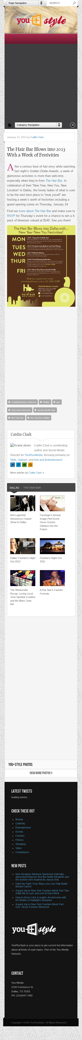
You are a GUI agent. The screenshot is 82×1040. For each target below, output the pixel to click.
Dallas (46, 402)
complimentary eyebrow (23, 402)
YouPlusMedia (34, 455)
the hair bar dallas (40, 418)
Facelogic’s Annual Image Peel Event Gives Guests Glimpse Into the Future (50, 522)
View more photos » (41, 773)
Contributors (22, 852)
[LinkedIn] (18, 464)
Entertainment (23, 827)
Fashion (19, 835)
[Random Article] (72, 126)
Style (13, 459)
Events (19, 831)
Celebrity (20, 823)
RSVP (11, 215)
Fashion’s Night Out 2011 (51, 560)
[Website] (30, 464)
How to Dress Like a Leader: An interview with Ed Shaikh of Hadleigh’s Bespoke (40, 898)
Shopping (20, 844)
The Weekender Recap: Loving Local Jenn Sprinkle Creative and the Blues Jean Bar (22, 597)
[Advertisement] (41, 77)
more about (35, 211)
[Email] (24, 464)
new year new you (21, 410)
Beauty (19, 819)
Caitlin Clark (37, 137)
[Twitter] (12, 464)
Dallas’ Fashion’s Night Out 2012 (22, 560)
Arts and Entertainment (48, 459)
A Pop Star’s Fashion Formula (51, 592)
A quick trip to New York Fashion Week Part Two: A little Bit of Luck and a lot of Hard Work (42, 892)
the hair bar (17, 418)
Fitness (19, 839)
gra (58, 402)
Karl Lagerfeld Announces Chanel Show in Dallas (20, 519)
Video (18, 848)
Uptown (22, 459)
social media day (46, 410)
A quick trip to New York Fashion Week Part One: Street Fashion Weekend (39, 905)
